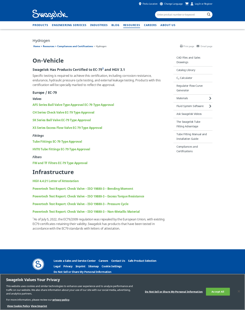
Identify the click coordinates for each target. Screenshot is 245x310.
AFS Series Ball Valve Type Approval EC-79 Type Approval (73, 105)
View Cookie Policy (18, 306)
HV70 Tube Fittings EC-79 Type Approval (61, 149)
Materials (182, 98)
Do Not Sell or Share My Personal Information (82, 272)
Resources (131, 25)
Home (36, 46)
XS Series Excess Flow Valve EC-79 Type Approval (67, 128)
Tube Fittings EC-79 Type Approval (57, 141)
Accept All (218, 291)
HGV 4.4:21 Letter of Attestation (56, 181)
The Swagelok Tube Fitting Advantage (188, 124)
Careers (150, 25)
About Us (167, 25)
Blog (115, 25)
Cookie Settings (112, 266)
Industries (99, 25)
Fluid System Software (189, 106)
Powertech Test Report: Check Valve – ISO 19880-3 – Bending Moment (83, 188)
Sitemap (93, 266)
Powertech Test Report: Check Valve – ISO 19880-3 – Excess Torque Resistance (88, 196)
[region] (122, 292)
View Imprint (39, 306)
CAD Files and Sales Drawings (188, 60)
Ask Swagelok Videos (189, 114)
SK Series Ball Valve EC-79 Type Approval (62, 120)
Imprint (80, 266)
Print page (188, 46)
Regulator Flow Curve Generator (189, 88)
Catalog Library (185, 70)
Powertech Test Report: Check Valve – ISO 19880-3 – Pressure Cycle (80, 204)
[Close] (239, 291)
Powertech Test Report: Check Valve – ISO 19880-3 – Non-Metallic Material (86, 211)
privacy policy (60, 300)
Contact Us (118, 261)
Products (40, 25)
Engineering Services (69, 25)
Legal (57, 266)
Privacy (68, 266)
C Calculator (184, 78)
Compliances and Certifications (75, 46)
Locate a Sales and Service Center (75, 261)
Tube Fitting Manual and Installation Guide (191, 136)
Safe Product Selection (142, 261)
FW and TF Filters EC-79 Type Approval (60, 163)
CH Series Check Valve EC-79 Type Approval (63, 112)
